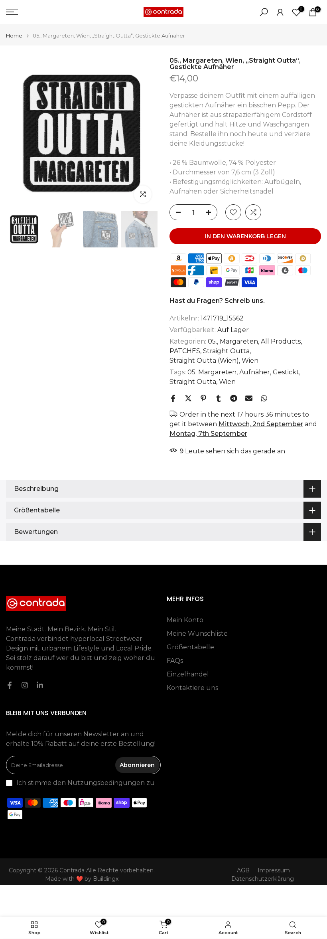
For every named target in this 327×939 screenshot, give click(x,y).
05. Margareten (211, 372)
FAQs (175, 660)
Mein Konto (185, 620)
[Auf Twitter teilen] (188, 398)
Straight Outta (226, 351)
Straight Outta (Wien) (204, 360)
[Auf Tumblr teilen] (218, 398)
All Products (281, 341)
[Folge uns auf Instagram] (24, 685)
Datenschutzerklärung (262, 878)
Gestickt (286, 372)
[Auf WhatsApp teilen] (264, 398)
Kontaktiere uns (192, 688)
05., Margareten (233, 341)
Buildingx (105, 878)
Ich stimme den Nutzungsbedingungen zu (85, 783)
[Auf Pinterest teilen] (203, 398)
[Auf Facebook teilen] (173, 398)
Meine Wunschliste (197, 633)
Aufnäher (254, 372)
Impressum (274, 870)
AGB (243, 870)
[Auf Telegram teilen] (233, 398)
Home (14, 35)
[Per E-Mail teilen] (248, 398)
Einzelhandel (188, 674)
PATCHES (184, 351)
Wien (250, 360)
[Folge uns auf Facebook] (9, 685)
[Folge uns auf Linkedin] (39, 685)
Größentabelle (190, 647)
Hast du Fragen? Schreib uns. (217, 300)
